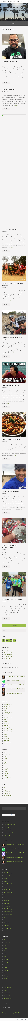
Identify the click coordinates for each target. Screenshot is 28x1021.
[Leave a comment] (5, 83)
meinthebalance (10, 676)
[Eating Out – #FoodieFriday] (7, 407)
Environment (7, 754)
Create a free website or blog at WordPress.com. (12, 1013)
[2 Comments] (5, 109)
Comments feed (7, 793)
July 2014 (6, 734)
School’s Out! (7, 658)
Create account (7, 788)
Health (5, 764)
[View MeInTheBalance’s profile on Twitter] (7, 640)
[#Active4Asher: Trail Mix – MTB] (7, 356)
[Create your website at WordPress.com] (14, 1)
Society (5, 771)
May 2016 (6, 714)
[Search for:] (14, 630)
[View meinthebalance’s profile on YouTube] (14, 640)
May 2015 (6, 723)
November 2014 (8, 731)
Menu (14, 23)
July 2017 (6, 708)
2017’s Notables (8, 654)
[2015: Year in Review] (7, 109)
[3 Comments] (5, 618)
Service (5, 769)
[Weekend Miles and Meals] (7, 513)
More (14, 79)
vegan (5, 779)
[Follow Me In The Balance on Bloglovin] (8, 815)
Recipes (6, 766)
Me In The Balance (14, 7)
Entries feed (7, 791)
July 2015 (6, 719)
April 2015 (6, 725)
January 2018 (7, 706)
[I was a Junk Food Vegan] (7, 83)
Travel (5, 775)
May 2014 (6, 738)
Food (5, 760)
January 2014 (7, 744)
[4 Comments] (5, 305)
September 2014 (8, 733)
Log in (5, 790)
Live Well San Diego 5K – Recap (12, 599)
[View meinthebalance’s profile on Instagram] (10, 640)
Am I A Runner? (8, 653)
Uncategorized (7, 777)
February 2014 (7, 742)
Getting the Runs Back (9, 656)
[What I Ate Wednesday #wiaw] (7, 459)
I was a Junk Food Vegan (9, 61)
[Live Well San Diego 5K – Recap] (7, 618)
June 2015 (6, 721)
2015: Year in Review (8, 89)
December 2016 (8, 712)
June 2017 (6, 710)
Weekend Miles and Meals (10, 491)
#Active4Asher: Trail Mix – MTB (12, 337)
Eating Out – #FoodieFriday (10, 385)
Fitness (5, 758)
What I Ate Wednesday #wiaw (11, 439)
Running (6, 768)
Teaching (6, 773)
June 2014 (6, 736)
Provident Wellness (10, 685)
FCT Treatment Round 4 (9, 229)
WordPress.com (7, 795)
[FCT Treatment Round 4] (7, 251)
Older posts (14, 625)
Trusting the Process (20, 676)
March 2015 (7, 727)
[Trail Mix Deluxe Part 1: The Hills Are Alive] (7, 305)
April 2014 (6, 740)
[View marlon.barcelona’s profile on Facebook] (3, 640)
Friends (5, 762)
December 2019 (8, 704)
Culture (5, 753)
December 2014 (8, 729)
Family (5, 756)
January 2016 (7, 716)
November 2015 (8, 718)
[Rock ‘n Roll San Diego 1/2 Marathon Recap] (7, 566)
